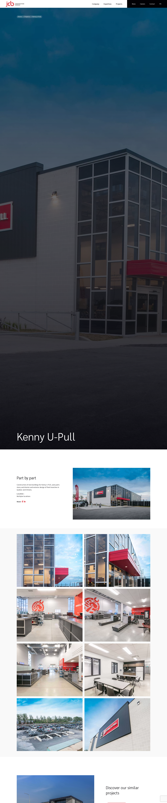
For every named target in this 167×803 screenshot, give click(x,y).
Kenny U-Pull (36, 16)
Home (20, 16)
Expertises (108, 4)
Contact (152, 4)
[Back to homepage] (15, 4)
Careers (142, 4)
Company (95, 4)
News (134, 4)
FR (160, 4)
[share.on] (22, 502)
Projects (119, 4)
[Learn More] (111, 494)
